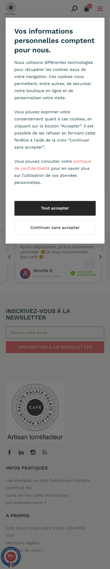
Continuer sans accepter (54, 227)
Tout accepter (55, 208)
